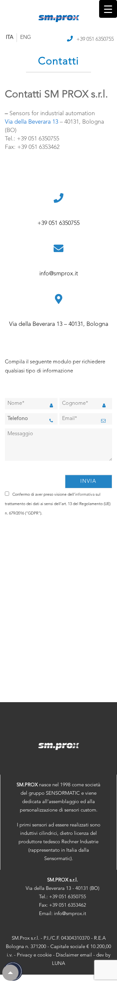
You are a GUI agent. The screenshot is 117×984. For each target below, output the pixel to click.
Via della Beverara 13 (31, 122)
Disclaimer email (74, 955)
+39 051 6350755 (95, 39)
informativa (85, 495)
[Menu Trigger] (108, 9)
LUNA (58, 963)
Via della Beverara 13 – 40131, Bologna (58, 324)
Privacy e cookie (34, 955)
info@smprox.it (58, 274)
